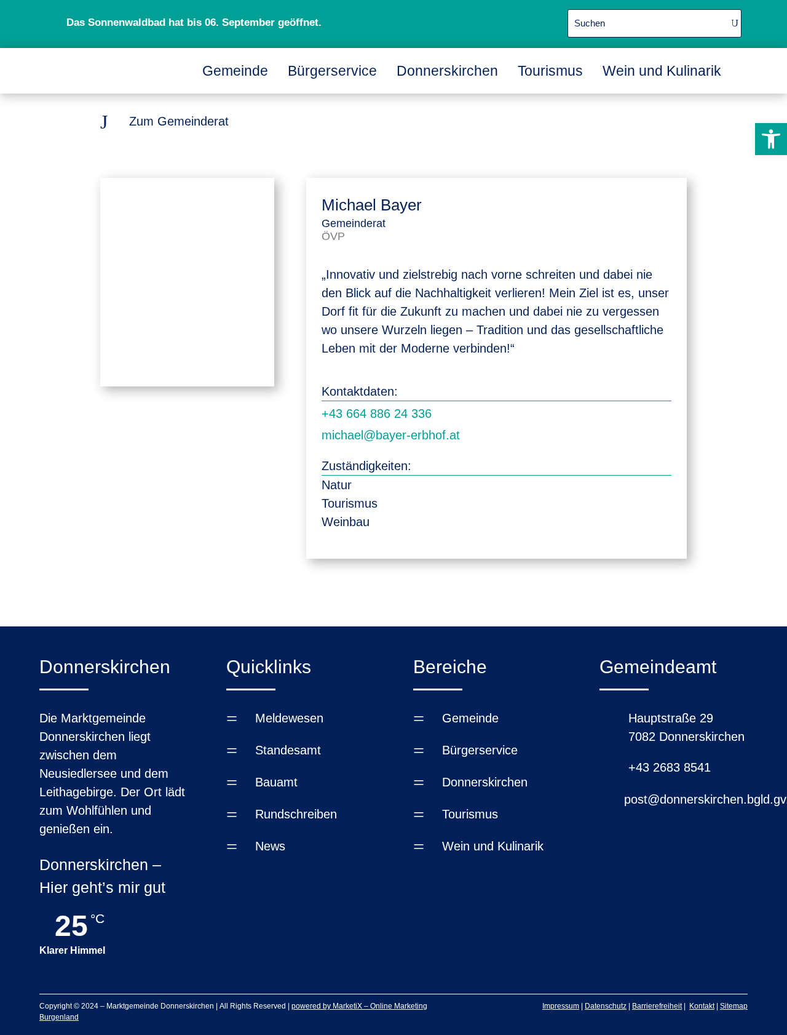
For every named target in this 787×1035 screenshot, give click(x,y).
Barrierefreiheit (657, 1006)
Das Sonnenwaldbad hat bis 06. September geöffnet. (194, 22)
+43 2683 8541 (669, 767)
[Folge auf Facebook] (451, 21)
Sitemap (734, 1006)
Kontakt (701, 1006)
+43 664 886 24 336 (377, 413)
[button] (771, 139)
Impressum (560, 1006)
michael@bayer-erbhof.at (391, 435)
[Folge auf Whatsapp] (481, 21)
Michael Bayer (372, 205)
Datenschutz (606, 1006)
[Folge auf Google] (510, 21)
